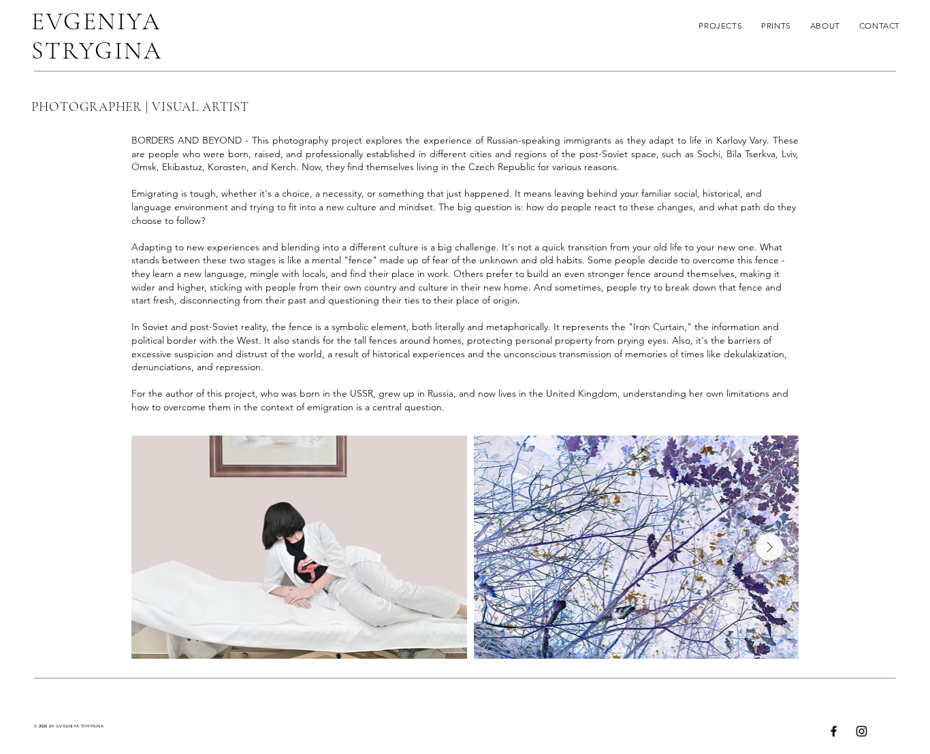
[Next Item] (769, 547)
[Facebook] (834, 731)
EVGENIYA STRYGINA (96, 36)
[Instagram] (861, 731)
